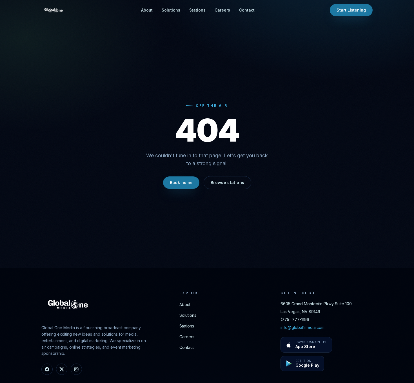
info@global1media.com (302, 327)
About (147, 10)
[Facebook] (47, 369)
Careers (222, 10)
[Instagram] (76, 369)
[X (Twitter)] (61, 369)
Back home (181, 182)
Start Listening (351, 10)
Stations (197, 10)
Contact (247, 10)
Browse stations (227, 182)
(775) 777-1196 (295, 319)
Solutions (171, 10)
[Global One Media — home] (53, 10)
